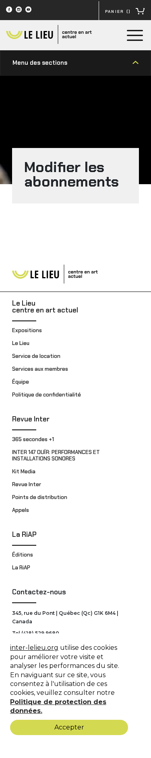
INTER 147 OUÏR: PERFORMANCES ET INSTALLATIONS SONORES (56, 455)
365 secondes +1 (33, 439)
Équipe (20, 381)
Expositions (27, 330)
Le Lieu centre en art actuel (45, 306)
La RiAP (24, 534)
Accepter (69, 727)
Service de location (36, 356)
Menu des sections (39, 63)
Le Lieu (20, 343)
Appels (20, 510)
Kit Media (23, 471)
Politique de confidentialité (46, 394)
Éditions (22, 554)
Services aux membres (40, 369)
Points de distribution (39, 497)
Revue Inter (31, 419)
